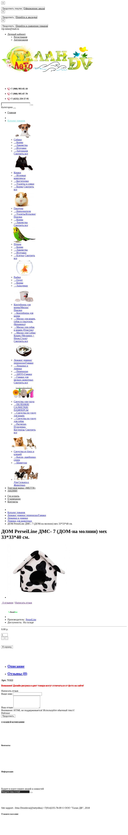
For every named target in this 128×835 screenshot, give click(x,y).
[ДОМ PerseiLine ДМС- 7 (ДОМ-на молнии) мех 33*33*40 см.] (38, 597)
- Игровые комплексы (20, 177)
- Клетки (19, 255)
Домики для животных (19, 521)
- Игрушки (20, 148)
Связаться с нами (16, 783)
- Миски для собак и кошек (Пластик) (24, 328)
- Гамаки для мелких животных (23, 378)
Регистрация (20, 37)
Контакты (12, 501)
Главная (11, 112)
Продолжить (8, 17)
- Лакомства (21, 145)
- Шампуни (20, 462)
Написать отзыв (23, 602)
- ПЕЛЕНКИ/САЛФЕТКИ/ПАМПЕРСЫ (21, 407)
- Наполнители (22, 211)
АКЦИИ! (12, 490)
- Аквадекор (21, 285)
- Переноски (21, 371)
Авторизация (21, 39)
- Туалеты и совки (24, 184)
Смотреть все (21, 153)
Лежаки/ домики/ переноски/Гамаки (26, 515)
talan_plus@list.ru (16, 760)
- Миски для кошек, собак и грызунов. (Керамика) (25, 321)
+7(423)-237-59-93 (17, 754)
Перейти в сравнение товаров (32, 26)
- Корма (18, 142)
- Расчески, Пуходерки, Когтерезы (20, 427)
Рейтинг (5, 713)
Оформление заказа (34, 8)
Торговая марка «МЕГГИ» (21, 488)
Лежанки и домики (17, 518)
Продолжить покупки (12, 8)
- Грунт (18, 280)
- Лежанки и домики (21, 367)
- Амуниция (21, 151)
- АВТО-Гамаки (23, 374)
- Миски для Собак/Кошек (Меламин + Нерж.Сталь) (25, 335)
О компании (14, 498)
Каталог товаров (16, 120)
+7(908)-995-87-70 (17, 751)
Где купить (13, 496)
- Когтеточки (21, 181)
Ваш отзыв (7, 707)
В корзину (7, 647)
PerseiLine (31, 619)
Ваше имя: (6, 694)
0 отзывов (7, 602)
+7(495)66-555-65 (16, 757)
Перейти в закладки (26, 17)
